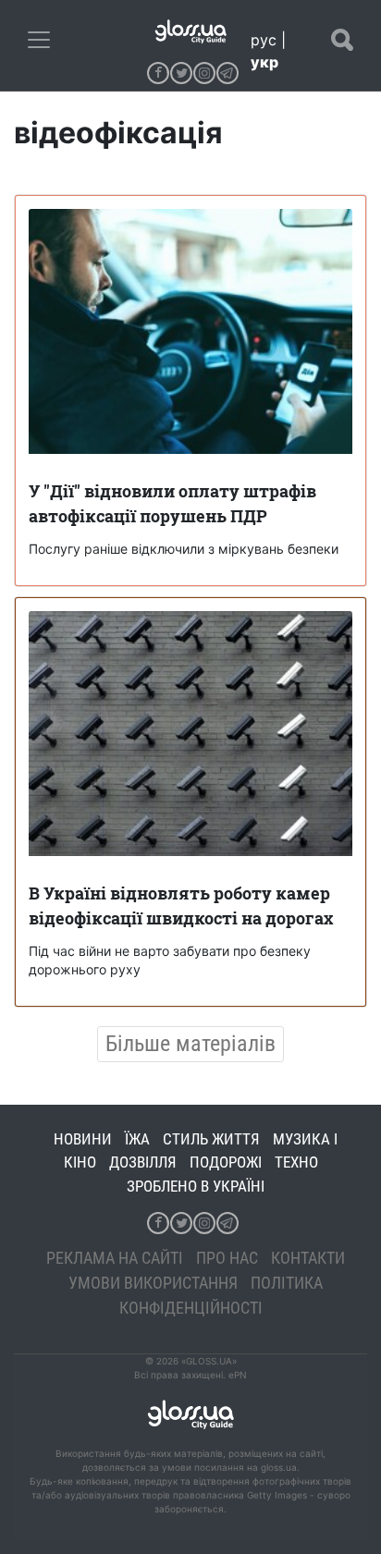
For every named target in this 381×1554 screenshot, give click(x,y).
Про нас (227, 1257)
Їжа (137, 1139)
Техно (296, 1162)
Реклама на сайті (114, 1257)
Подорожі (226, 1162)
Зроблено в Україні (195, 1186)
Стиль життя (211, 1139)
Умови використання (153, 1282)
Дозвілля (143, 1162)
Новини (83, 1139)
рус (264, 40)
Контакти (308, 1257)
